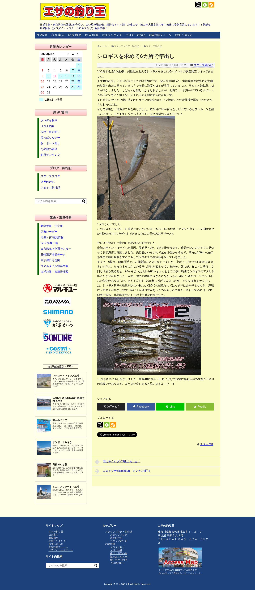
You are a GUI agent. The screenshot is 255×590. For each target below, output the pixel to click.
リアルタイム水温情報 (54, 265)
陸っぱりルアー (50, 137)
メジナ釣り (47, 126)
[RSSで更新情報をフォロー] (211, 4)
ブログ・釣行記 (135, 34)
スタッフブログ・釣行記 (118, 531)
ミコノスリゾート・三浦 (66, 486)
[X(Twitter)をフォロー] (198, 4)
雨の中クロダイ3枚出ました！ (122, 461)
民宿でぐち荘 (60, 464)
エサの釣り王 (56, 531)
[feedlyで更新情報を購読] (205, 4)
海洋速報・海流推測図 (54, 271)
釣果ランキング (112, 34)
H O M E (42, 34)
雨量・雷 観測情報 (52, 237)
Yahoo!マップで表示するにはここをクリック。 (181, 573)
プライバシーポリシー (61, 550)
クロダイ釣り (49, 120)
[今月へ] (73, 54)
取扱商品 (53, 537)
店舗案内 (53, 534)
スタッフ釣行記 (203, 65)
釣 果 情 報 (91, 34)
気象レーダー (49, 231)
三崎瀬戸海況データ (53, 254)
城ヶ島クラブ (60, 420)
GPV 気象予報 (49, 243)
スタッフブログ (50, 176)
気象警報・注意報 (52, 225)
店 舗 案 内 (57, 34)
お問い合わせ (183, 34)
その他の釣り (49, 149)
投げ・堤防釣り (50, 131)
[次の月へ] (79, 54)
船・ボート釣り (50, 143)
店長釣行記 (47, 181)
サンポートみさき (62, 442)
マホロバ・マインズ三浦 (66, 375)
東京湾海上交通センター (56, 248)
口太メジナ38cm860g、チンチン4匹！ (127, 470)
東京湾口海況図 (50, 260)
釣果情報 (110, 544)
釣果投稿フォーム (160, 34)
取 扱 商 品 (74, 34)
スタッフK (206, 444)
